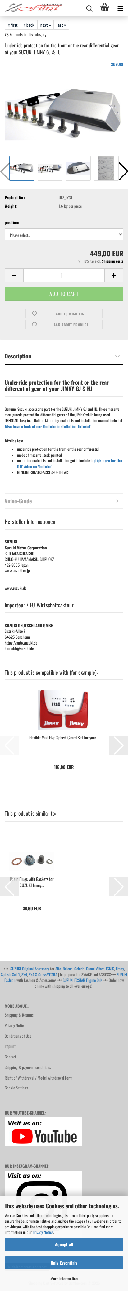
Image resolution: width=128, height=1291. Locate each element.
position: (12, 222)
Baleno (68, 968)
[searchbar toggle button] (89, 8)
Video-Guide (18, 501)
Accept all (64, 1244)
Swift (16, 974)
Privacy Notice (43, 1232)
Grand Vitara (95, 968)
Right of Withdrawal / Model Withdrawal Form (38, 1078)
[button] (14, 275)
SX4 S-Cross (38, 974)
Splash (6, 974)
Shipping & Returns (19, 1015)
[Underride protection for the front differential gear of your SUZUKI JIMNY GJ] (64, 107)
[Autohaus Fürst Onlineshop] (31, 8)
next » (45, 25)
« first (13, 25)
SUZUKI (117, 64)
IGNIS (110, 968)
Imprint (10, 1046)
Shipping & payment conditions (28, 1067)
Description (18, 356)
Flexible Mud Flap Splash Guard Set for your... (64, 737)
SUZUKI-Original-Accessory (29, 968)
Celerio (79, 968)
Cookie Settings (16, 1088)
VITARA (52, 974)
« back (29, 25)
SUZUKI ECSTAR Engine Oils (82, 980)
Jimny (120, 968)
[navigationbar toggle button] (120, 8)
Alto (58, 968)
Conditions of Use (18, 1036)
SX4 (24, 974)
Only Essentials (64, 1262)
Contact (10, 1057)
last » (61, 25)
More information (64, 1278)
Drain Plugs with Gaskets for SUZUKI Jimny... (32, 882)
